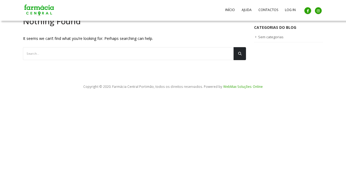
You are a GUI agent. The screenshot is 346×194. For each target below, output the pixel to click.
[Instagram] (318, 10)
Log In (290, 10)
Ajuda (247, 10)
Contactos (268, 10)
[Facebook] (307, 10)
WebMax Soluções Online (243, 86)
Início (230, 10)
